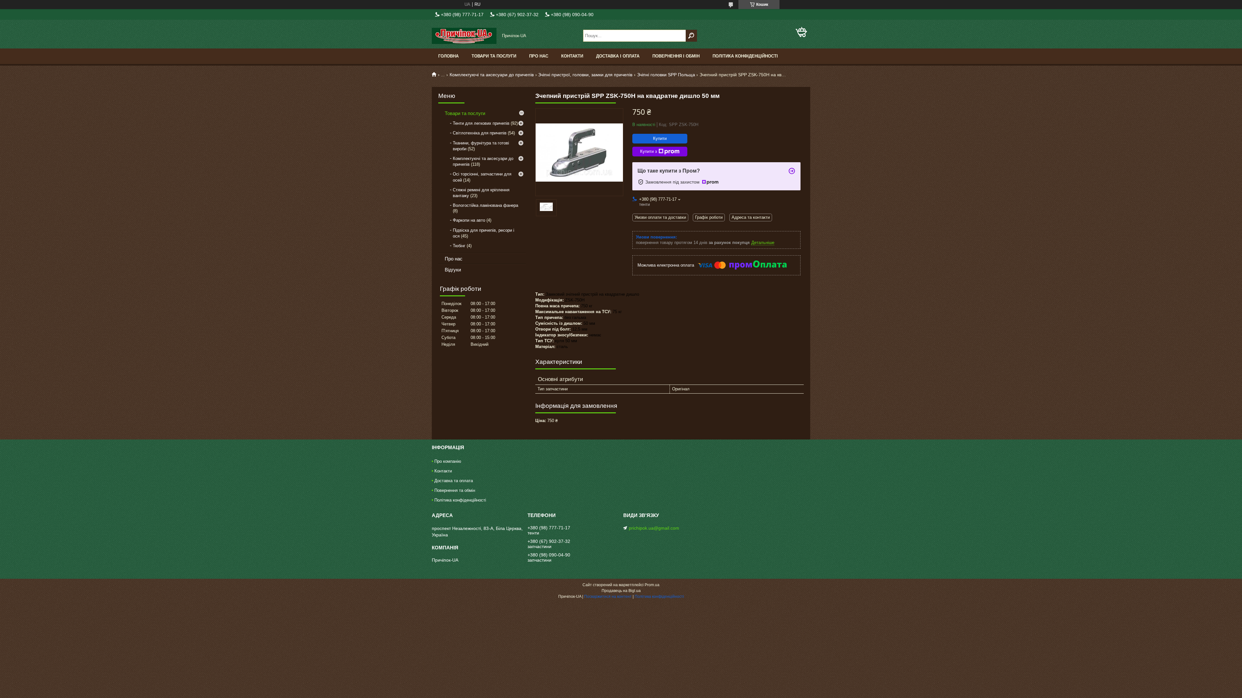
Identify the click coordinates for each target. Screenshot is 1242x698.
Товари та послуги (494, 56)
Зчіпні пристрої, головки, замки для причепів (585, 74)
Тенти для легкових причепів (481, 123)
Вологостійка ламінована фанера (485, 205)
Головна (448, 56)
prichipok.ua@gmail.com (654, 528)
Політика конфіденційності (745, 56)
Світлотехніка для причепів (480, 133)
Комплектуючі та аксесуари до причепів (492, 74)
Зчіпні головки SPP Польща (666, 74)
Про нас (538, 56)
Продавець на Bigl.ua (621, 590)
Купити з (648, 151)
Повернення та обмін (454, 490)
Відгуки (453, 269)
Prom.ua (652, 585)
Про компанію (447, 461)
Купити (660, 138)
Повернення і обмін (676, 56)
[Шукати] (691, 36)
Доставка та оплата (453, 480)
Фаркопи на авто (469, 220)
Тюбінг (459, 245)
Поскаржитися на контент (608, 596)
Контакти (572, 56)
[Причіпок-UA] (464, 36)
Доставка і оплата (617, 56)
